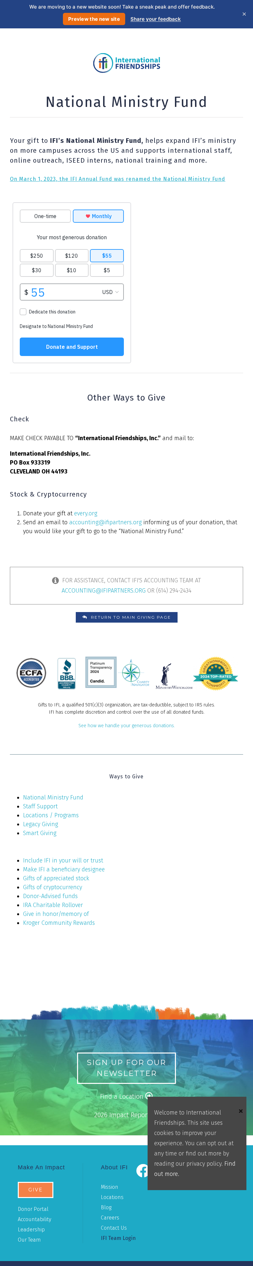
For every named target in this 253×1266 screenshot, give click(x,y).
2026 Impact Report (123, 1115)
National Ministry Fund (53, 797)
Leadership (31, 1229)
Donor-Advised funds (50, 896)
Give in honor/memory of (56, 914)
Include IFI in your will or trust (63, 860)
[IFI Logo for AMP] (126, 56)
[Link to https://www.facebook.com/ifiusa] (143, 1171)
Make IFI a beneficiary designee (64, 869)
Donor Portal (33, 1209)
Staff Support (40, 806)
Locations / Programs (51, 815)
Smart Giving (39, 833)
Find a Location (122, 1096)
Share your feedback (155, 19)
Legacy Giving (40, 824)
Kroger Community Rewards (59, 922)
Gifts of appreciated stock (56, 878)
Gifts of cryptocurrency (52, 887)
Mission (109, 1187)
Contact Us (114, 1228)
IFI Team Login (118, 1238)
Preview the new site (94, 19)
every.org (85, 513)
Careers (110, 1218)
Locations (112, 1197)
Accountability (34, 1219)
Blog (106, 1207)
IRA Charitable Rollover (53, 905)
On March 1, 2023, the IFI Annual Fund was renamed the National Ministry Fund (117, 179)
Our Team (29, 1240)
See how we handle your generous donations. (126, 726)
